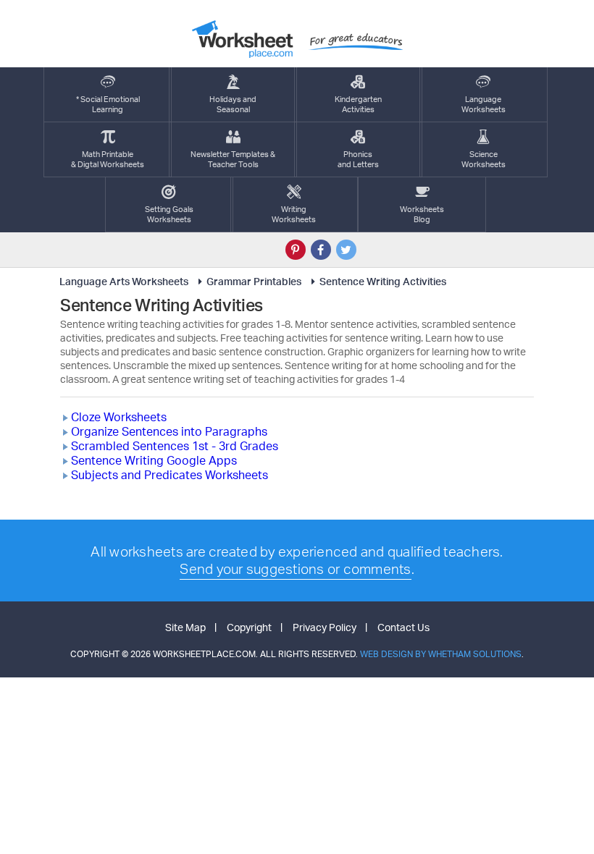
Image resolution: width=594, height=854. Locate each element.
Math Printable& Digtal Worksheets (107, 159)
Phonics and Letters (358, 159)
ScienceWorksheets (483, 159)
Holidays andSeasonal (232, 104)
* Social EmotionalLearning (108, 104)
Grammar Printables (253, 281)
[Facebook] (321, 250)
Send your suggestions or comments (295, 569)
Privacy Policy (324, 627)
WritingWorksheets (294, 214)
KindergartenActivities (358, 104)
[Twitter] (346, 250)
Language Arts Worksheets (123, 281)
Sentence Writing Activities (382, 281)
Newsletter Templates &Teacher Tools (233, 159)
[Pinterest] (295, 250)
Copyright (249, 627)
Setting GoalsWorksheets (169, 214)
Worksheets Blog (422, 214)
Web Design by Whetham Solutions (441, 653)
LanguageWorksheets (483, 104)
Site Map (185, 627)
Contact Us (403, 627)
